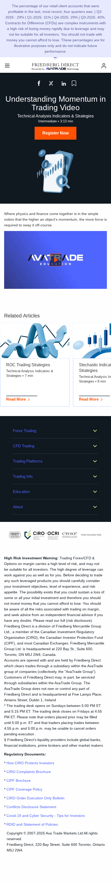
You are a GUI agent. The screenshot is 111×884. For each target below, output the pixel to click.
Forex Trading (24, 430)
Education (21, 491)
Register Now (55, 133)
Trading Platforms (28, 461)
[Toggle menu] (7, 65)
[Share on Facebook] (39, 83)
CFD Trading (23, 446)
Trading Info (23, 476)
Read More (16, 399)
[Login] (104, 65)
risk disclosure (79, 620)
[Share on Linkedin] (63, 83)
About (18, 507)
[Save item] (74, 83)
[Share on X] (51, 83)
